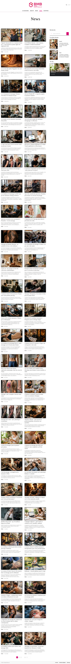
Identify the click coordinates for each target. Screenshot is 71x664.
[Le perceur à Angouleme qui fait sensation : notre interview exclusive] (35, 161)
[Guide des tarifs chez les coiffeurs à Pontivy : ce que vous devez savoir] (54, 44)
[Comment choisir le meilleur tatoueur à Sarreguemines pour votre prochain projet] (35, 539)
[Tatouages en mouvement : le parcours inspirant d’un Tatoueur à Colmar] (35, 638)
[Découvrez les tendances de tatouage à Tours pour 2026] (11, 161)
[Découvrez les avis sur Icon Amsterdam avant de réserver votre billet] (35, 61)
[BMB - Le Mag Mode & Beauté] (35, 4)
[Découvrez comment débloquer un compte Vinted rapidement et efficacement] (35, 136)
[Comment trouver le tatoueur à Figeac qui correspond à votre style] (35, 335)
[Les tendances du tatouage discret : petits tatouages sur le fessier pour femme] (11, 335)
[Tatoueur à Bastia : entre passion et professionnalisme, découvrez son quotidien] (35, 411)
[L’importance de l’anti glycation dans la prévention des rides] (35, 211)
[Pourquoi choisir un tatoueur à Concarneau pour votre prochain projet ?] (11, 489)
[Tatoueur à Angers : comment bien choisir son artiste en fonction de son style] (11, 587)
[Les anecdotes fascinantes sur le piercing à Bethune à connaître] (35, 464)
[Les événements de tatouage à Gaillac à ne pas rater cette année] (35, 236)
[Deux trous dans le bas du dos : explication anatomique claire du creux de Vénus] (11, 360)
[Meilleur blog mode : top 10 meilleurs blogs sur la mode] (11, 514)
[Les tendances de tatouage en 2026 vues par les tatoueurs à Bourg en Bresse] (11, 186)
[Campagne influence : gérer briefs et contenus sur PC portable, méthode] (35, 514)
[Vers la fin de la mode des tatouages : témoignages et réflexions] (35, 111)
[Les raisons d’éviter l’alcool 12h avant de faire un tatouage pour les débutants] (11, 563)
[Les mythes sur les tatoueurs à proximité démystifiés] (11, 111)
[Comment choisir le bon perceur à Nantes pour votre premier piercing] (11, 286)
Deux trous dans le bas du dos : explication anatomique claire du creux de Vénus (11, 370)
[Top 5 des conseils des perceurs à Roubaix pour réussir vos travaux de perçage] (35, 186)
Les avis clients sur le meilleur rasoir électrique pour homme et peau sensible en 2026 (35, 370)
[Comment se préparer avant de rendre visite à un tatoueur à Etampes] (35, 386)
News (2, 51)
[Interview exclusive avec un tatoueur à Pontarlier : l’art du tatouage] (11, 211)
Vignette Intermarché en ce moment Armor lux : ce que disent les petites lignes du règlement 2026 (11, 44)
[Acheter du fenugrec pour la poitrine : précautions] (11, 437)
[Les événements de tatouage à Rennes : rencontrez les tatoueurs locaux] (11, 86)
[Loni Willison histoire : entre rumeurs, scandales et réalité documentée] (35, 35)
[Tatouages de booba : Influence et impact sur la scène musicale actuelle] (35, 489)
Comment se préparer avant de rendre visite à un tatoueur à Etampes (64, 55)
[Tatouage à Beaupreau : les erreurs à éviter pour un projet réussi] (35, 286)
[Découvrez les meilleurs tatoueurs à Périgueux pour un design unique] (35, 310)
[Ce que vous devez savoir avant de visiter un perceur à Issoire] (11, 136)
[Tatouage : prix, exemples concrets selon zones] (11, 386)
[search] (66, 5)
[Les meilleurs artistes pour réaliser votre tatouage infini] (11, 638)
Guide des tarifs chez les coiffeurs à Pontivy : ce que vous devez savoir (64, 45)
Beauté (60, 41)
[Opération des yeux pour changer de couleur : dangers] (35, 611)
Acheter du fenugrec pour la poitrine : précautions (59, 72)
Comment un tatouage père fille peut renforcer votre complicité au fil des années (34, 447)
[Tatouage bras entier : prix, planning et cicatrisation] (11, 411)
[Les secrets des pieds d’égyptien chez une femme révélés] (11, 61)
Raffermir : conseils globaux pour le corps (35, 571)
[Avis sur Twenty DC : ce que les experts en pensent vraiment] (35, 86)
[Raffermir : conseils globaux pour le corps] (35, 563)
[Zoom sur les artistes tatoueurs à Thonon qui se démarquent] (11, 310)
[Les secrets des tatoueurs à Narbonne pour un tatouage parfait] (35, 587)
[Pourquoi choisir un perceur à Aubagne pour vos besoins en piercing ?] (35, 260)
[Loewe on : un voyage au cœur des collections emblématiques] (11, 260)
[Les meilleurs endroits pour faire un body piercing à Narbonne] (11, 539)
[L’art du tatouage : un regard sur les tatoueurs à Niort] (11, 464)
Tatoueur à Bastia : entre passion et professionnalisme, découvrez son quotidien (33, 421)
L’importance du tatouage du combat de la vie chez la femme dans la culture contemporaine (11, 621)
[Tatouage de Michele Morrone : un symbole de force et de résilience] (11, 236)
